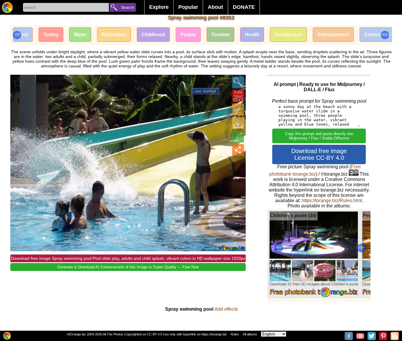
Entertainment (333, 34)
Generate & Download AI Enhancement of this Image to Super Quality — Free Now (128, 267)
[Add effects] (238, 136)
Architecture (288, 34)
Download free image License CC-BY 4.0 (319, 154)
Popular (188, 7)
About (215, 7)
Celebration (377, 34)
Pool (23, 34)
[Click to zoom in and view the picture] (238, 82)
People (188, 34)
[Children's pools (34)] (314, 296)
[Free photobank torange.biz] (7, 7)
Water (80, 34)
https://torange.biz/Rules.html (332, 200)
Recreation (114, 34)
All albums (250, 334)
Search (127, 7)
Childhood (153, 34)
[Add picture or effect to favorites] (18, 82)
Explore (159, 7)
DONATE (244, 7)
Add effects (226, 309)
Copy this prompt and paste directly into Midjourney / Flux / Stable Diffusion (319, 136)
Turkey (51, 34)
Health (252, 34)
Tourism (220, 34)
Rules (235, 334)
